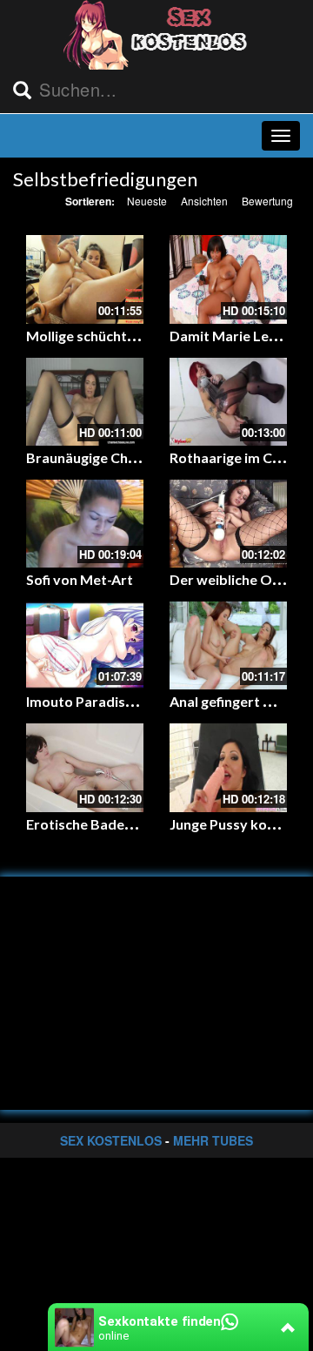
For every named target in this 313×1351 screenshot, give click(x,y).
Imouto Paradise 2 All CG (105, 701)
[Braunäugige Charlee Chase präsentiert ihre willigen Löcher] (84, 402)
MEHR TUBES (213, 1140)
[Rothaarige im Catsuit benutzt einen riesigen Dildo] (228, 402)
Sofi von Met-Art (79, 579)
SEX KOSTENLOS (111, 1140)
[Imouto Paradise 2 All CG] (84, 645)
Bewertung (267, 200)
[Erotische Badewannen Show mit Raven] (84, 767)
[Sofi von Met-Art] (84, 524)
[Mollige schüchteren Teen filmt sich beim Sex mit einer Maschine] (84, 279)
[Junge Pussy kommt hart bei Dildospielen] (228, 767)
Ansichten (204, 200)
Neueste (147, 200)
